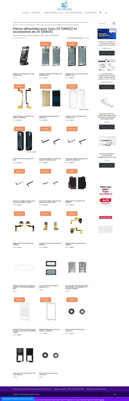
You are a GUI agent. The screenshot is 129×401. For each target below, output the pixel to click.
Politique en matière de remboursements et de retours (32, 389)
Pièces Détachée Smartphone (27, 22)
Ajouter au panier (107, 53)
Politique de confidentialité (96, 389)
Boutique (36, 13)
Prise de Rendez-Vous (53, 13)
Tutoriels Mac (91, 13)
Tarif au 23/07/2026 (73, 13)
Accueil (25, 13)
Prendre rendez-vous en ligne (18, 399)
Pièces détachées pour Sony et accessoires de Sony (54, 22)
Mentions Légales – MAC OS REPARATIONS (69, 389)
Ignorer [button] (101, 400)
